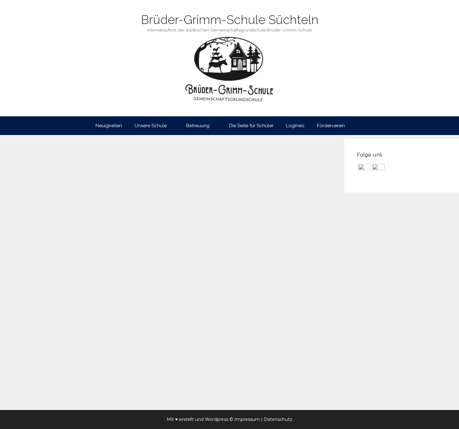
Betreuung (198, 125)
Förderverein (331, 125)
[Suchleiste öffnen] (360, 125)
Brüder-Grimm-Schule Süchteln (229, 19)
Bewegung (44, 390)
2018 (24, 390)
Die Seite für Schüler (251, 125)
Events (67, 390)
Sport (106, 390)
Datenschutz (278, 419)
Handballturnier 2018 (61, 200)
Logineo (295, 125)
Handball (87, 390)
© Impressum (245, 419)
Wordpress (216, 419)
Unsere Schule (151, 125)
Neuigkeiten (109, 125)
